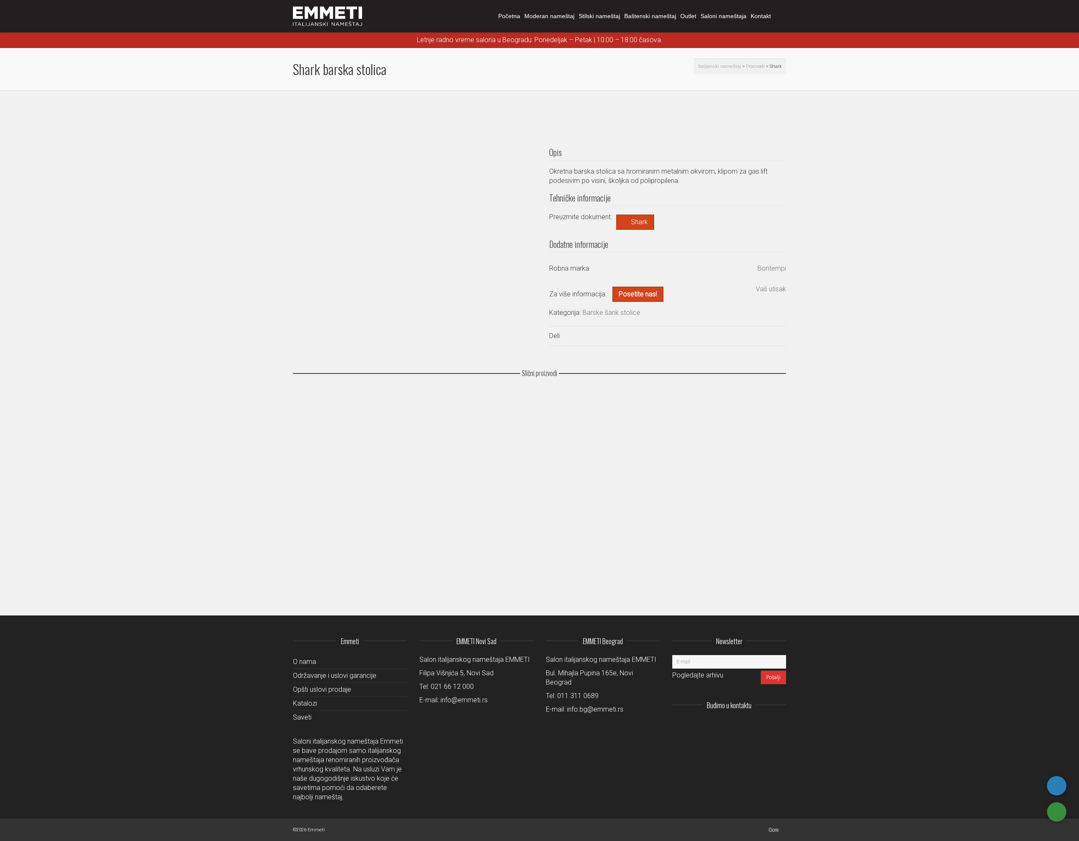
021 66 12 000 (452, 686)
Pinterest (779, 726)
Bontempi (771, 268)
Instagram (723, 726)
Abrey (306, 517)
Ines (304, 419)
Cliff (304, 566)
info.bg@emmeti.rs (595, 709)
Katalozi (305, 703)
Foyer (306, 468)
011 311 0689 (578, 696)
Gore (773, 830)
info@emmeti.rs (464, 700)
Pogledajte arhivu (697, 675)
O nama (304, 662)
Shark (639, 222)
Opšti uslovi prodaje (322, 689)
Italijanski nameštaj (719, 66)
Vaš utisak (771, 289)
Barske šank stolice (611, 313)
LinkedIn (742, 726)
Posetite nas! (638, 294)
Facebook (761, 726)
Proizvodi (755, 66)
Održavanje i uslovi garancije (334, 676)
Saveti (302, 717)
